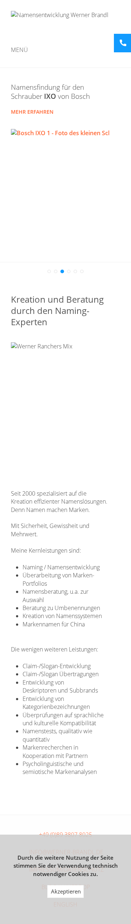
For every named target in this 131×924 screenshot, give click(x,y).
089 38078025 (123, 43)
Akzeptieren (66, 891)
